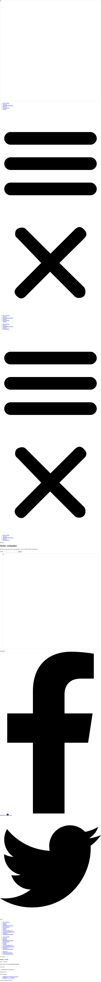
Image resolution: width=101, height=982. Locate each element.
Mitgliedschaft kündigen (8, 934)
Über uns (5, 104)
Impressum (5, 933)
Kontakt (4, 109)
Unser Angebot (6, 103)
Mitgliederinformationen (8, 105)
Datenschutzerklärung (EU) (9, 932)
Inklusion (5, 106)
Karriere (4, 929)
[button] (50, 212)
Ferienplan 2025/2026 (14, 964)
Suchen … (2, 551)
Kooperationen (6, 108)
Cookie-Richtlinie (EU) (8, 930)
